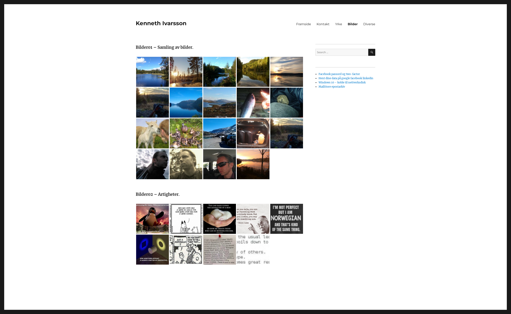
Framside (303, 24)
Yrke (338, 24)
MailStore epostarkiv (332, 86)
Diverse (369, 24)
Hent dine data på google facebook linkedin (346, 78)
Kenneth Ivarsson (161, 23)
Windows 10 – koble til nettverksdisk (342, 82)
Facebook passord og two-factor (339, 74)
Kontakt (323, 24)
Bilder (353, 24)
